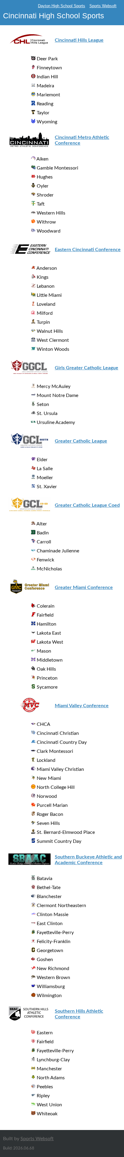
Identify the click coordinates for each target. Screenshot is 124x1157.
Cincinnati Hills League (79, 40)
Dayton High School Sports (61, 6)
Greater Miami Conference (84, 587)
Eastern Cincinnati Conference (88, 249)
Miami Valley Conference (82, 705)
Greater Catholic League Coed (87, 505)
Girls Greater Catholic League (86, 367)
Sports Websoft (102, 6)
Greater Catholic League (81, 441)
